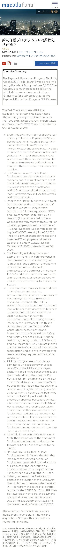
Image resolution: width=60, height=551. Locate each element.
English (43, 11)
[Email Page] (4, 63)
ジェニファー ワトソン (31, 52)
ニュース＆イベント (12, 21)
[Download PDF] (10, 63)
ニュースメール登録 (46, 63)
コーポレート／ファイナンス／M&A (36, 55)
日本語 (54, 11)
